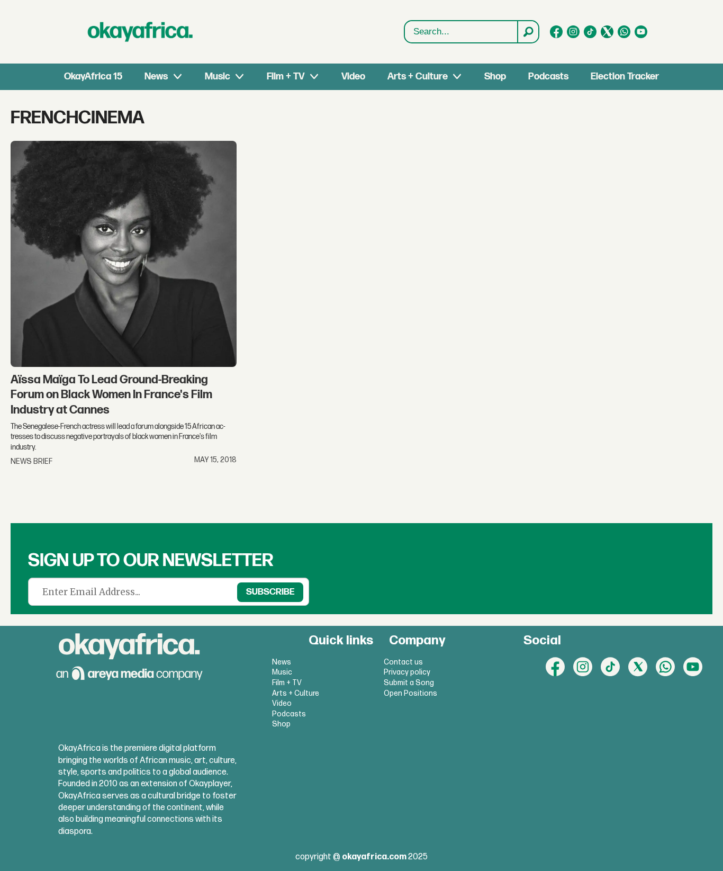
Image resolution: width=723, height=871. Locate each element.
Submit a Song (409, 682)
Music (217, 76)
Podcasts (548, 76)
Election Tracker (625, 76)
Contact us (403, 662)
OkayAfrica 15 (93, 76)
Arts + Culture (417, 76)
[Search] (527, 31)
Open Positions (410, 693)
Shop (495, 76)
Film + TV (285, 76)
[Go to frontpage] (140, 31)
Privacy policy (407, 672)
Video (353, 76)
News (156, 76)
